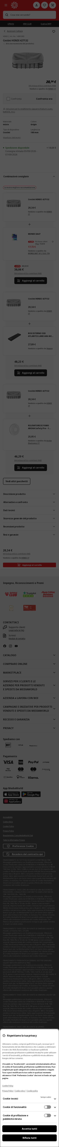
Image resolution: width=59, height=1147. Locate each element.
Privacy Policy (7, 1091)
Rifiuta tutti (30, 1137)
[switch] (47, 1107)
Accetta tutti (29, 1128)
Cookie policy (32, 1091)
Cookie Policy (7, 1085)
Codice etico (20, 1091)
